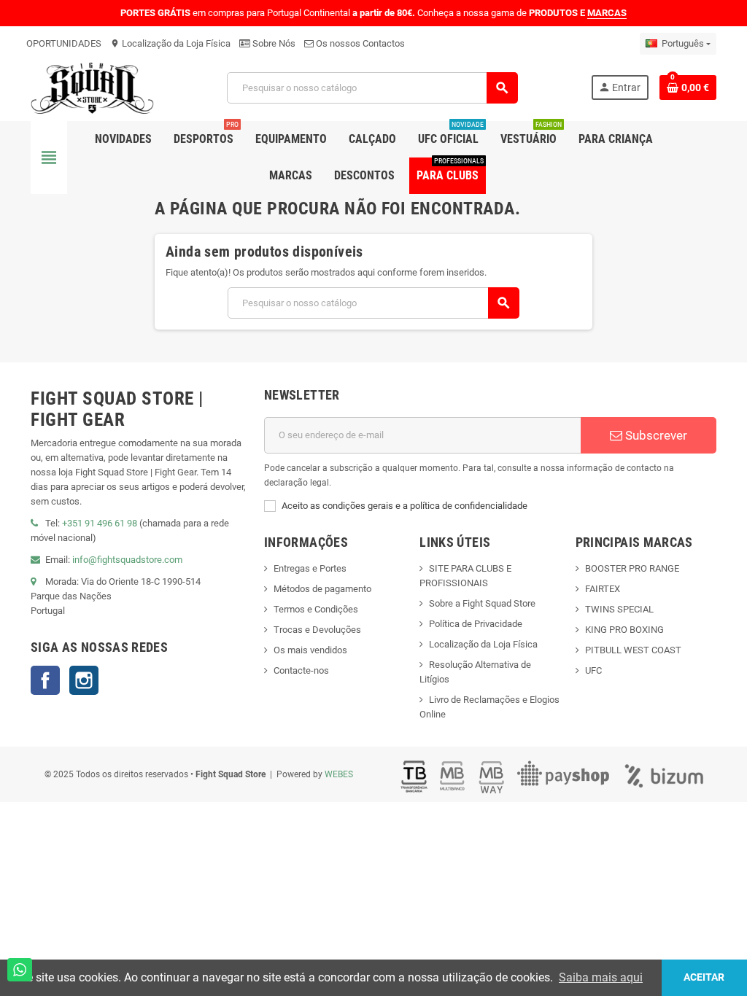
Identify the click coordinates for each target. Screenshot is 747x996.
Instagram (83, 680)
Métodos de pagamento (322, 588)
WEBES (339, 774)
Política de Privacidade (475, 623)
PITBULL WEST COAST (633, 650)
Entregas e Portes (310, 568)
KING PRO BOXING (624, 629)
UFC (593, 670)
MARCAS (607, 12)
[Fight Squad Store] (92, 87)
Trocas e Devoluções (317, 629)
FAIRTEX (602, 588)
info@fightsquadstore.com (127, 559)
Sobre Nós (272, 43)
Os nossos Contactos (359, 43)
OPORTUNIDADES (63, 43)
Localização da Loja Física (170, 43)
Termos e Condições (316, 609)
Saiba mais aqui (601, 977)
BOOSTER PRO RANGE (632, 568)
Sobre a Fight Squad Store (482, 603)
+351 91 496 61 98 (99, 523)
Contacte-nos (301, 670)
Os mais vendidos (310, 650)
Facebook (45, 680)
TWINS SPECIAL (619, 609)
